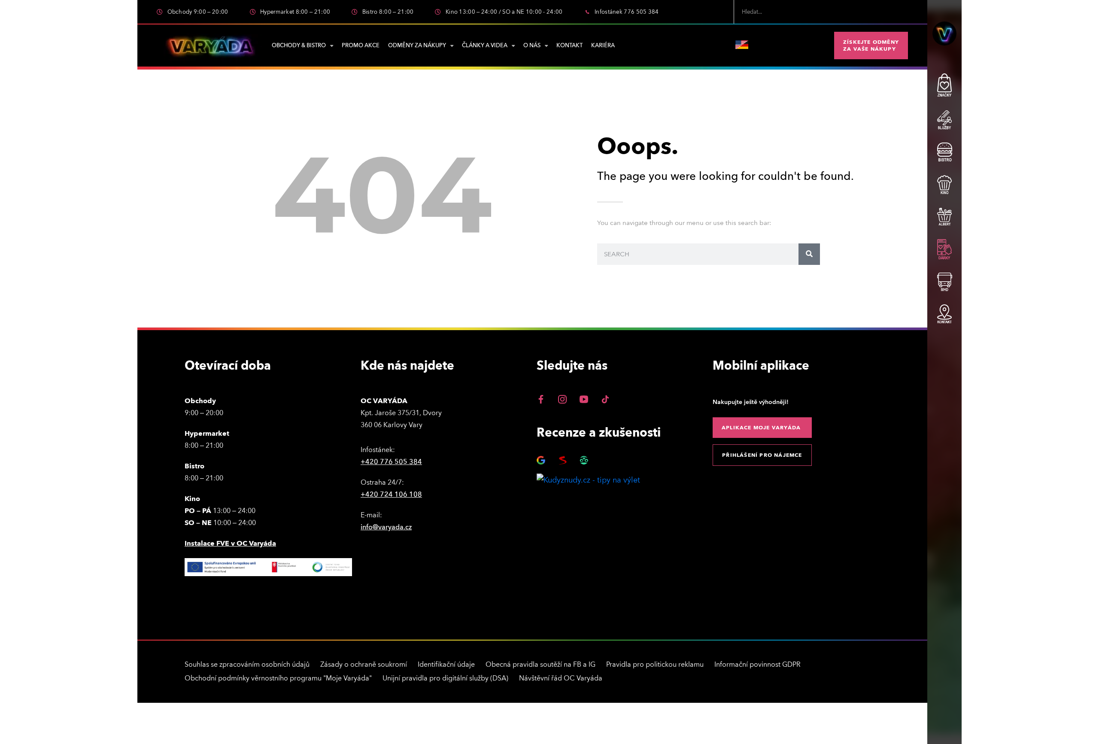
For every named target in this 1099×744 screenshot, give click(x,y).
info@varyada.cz (386, 527)
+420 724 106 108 (391, 494)
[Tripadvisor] (584, 460)
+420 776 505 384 (391, 462)
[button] (871, 45)
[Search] (809, 254)
